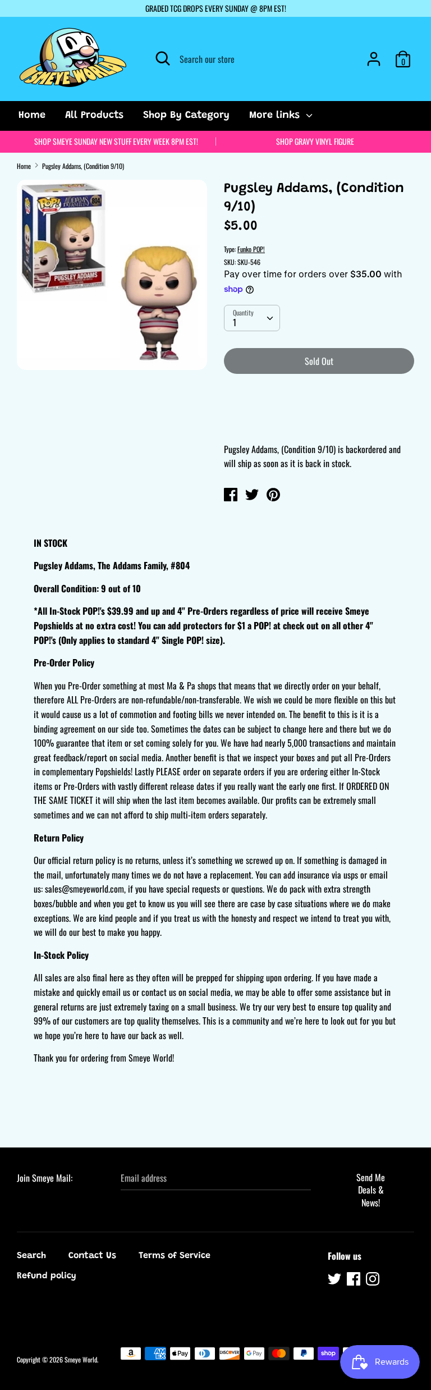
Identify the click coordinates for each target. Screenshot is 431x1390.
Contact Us (92, 1255)
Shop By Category (186, 116)
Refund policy (46, 1276)
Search (31, 1255)
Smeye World (81, 1359)
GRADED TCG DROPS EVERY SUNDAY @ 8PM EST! (215, 8)
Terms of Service (174, 1255)
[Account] (374, 54)
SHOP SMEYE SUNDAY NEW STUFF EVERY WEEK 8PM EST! (116, 141)
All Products (94, 116)
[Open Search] (163, 58)
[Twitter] (335, 1280)
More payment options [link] (319, 421)
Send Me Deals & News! (370, 1189)
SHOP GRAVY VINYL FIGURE (315, 141)
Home (32, 116)
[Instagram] (374, 1280)
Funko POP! (251, 249)
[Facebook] (355, 1280)
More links (276, 116)
